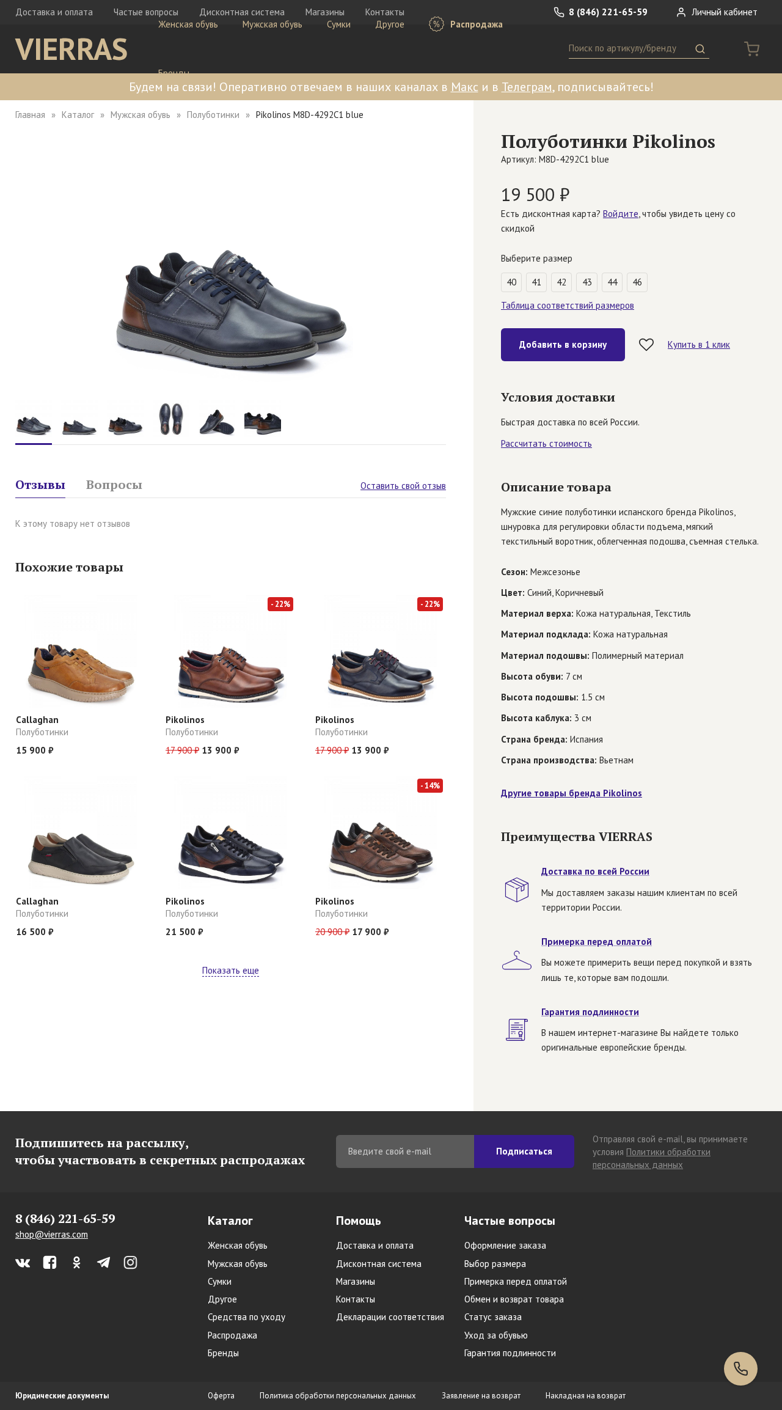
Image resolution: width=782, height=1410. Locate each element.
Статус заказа (493, 1317)
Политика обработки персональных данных (338, 1395)
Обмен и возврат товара (514, 1299)
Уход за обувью (496, 1335)
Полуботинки (213, 114)
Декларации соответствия (390, 1317)
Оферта (221, 1395)
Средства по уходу (246, 1317)
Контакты (355, 1299)
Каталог (78, 114)
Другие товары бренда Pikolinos (571, 793)
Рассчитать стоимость (546, 443)
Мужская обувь (272, 24)
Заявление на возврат (481, 1395)
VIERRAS (71, 49)
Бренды (173, 73)
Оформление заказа (505, 1245)
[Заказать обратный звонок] (741, 1369)
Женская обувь (188, 24)
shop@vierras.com (51, 1234)
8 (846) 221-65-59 (607, 12)
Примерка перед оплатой (515, 1281)
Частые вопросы (509, 1220)
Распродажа (475, 24)
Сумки (339, 24)
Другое (389, 24)
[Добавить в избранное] (646, 344)
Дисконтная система (379, 1263)
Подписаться (524, 1151)
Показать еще (230, 970)
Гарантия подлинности (510, 1353)
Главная (30, 114)
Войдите (620, 213)
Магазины (355, 1281)
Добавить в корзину (563, 344)
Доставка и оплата (54, 12)
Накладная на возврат (586, 1395)
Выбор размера (495, 1263)
